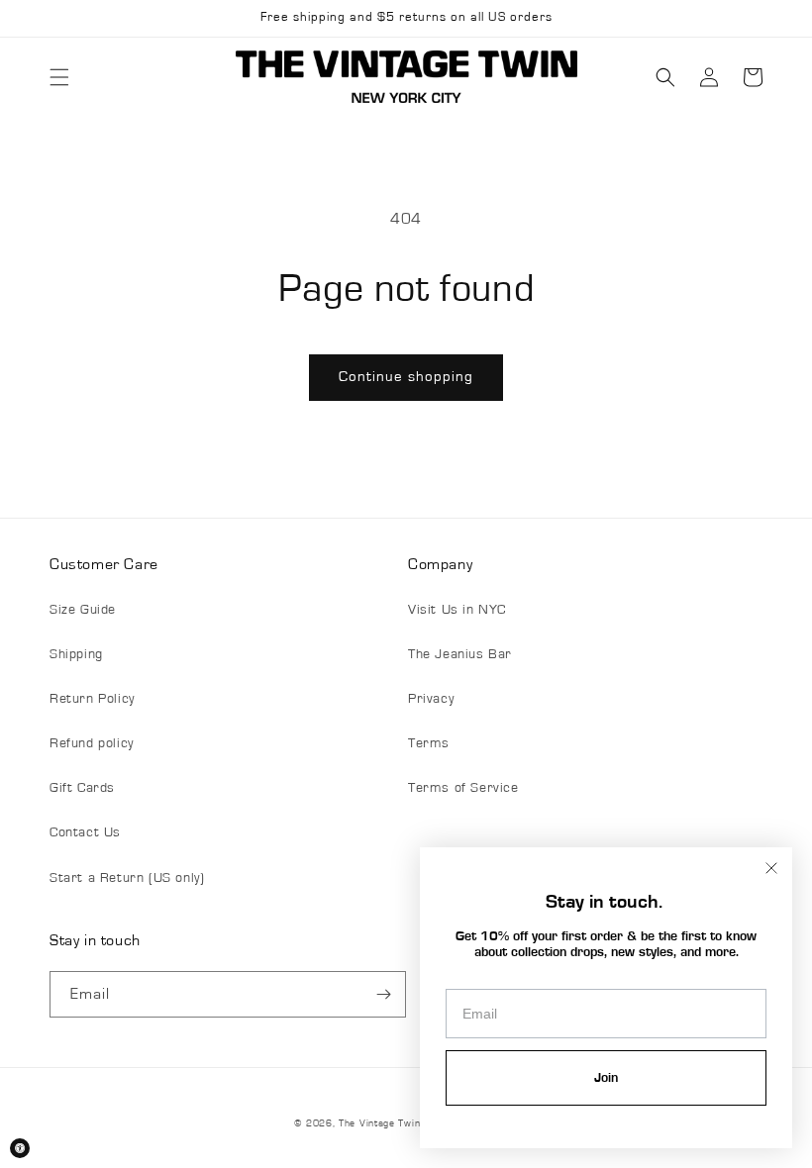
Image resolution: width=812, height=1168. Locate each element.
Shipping (76, 654)
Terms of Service (463, 788)
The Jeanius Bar (460, 654)
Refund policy (92, 743)
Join (606, 1078)
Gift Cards (82, 788)
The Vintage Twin (379, 1123)
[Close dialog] (771, 868)
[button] (59, 77)
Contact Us (85, 832)
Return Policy (92, 699)
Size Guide (83, 610)
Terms (429, 743)
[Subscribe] (383, 994)
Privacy (431, 699)
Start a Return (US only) (127, 878)
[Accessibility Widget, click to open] (20, 1148)
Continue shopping (406, 376)
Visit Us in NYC (457, 610)
